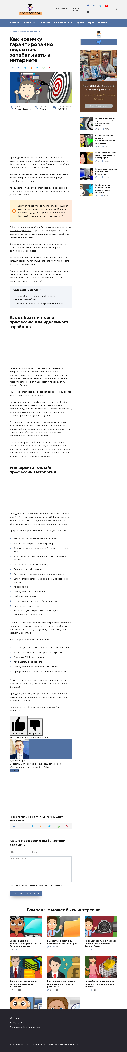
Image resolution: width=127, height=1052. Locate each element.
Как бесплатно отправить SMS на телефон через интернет (104, 189)
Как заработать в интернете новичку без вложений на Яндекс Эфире (100, 943)
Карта (91, 23)
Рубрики (27, 23)
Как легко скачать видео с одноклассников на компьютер (105, 139)
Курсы (80, 23)
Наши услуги (16, 1022)
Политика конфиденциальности (25, 1027)
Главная (14, 23)
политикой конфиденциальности (24, 888)
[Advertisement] (41, 135)
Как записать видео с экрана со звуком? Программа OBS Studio (106, 122)
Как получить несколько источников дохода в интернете (23, 984)
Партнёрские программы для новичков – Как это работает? (61, 984)
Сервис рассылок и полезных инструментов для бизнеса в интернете (26, 943)
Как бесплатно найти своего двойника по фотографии (105, 155)
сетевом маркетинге (20, 230)
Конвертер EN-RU (63, 23)
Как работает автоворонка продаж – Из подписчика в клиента (100, 984)
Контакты (103, 23)
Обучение (14, 1018)
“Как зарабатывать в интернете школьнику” (40, 216)
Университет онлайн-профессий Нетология (40, 303)
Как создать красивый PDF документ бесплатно (106, 171)
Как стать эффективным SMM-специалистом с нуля (62, 942)
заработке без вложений (43, 227)
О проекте (44, 23)
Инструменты (63, 8)
